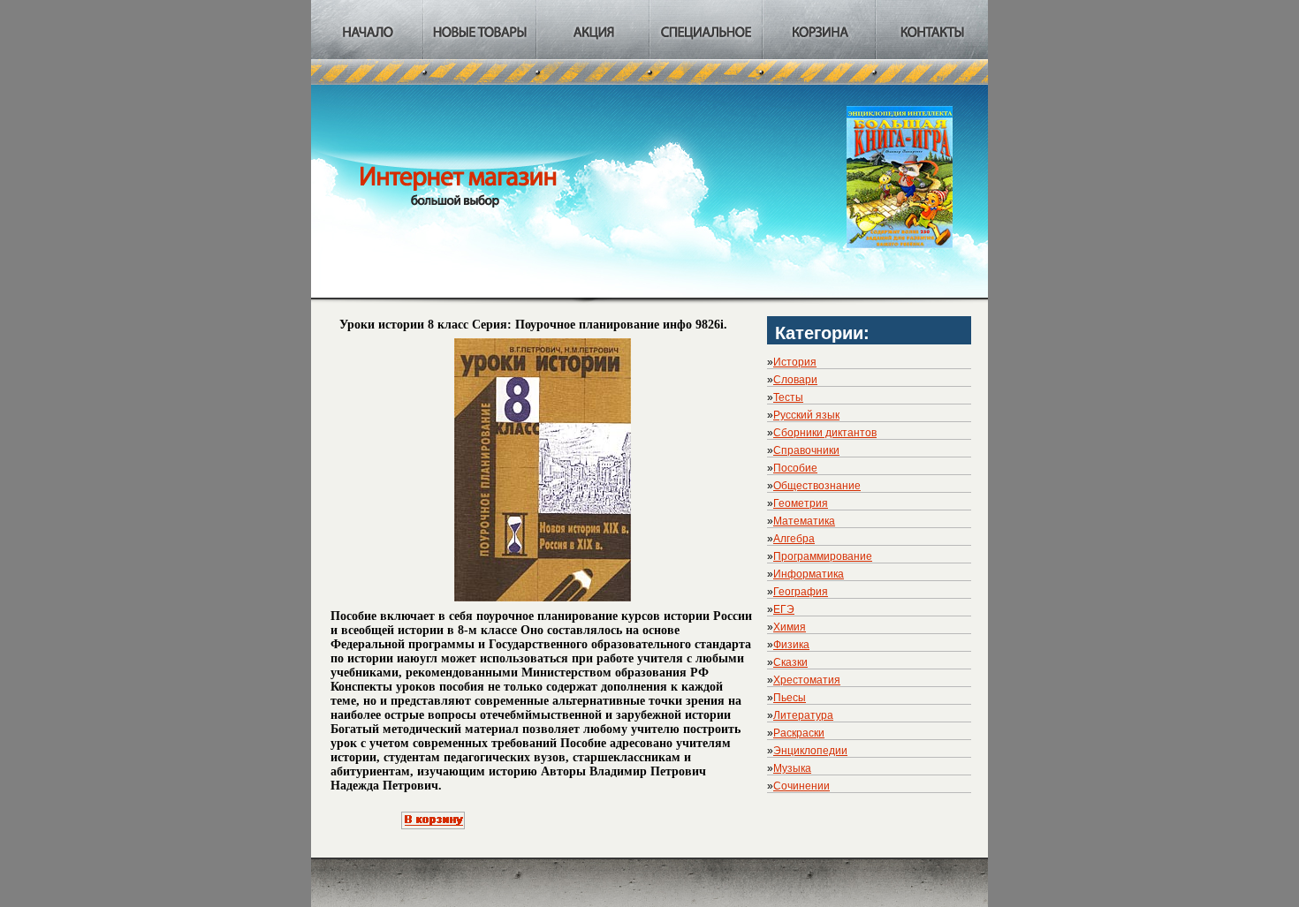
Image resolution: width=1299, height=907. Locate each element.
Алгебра (794, 539)
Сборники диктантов (825, 433)
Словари (795, 380)
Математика (804, 521)
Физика (791, 645)
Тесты (788, 397)
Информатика (808, 574)
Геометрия (800, 503)
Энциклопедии (810, 750)
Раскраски (798, 733)
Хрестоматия (806, 680)
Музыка (792, 768)
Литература (803, 715)
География (800, 592)
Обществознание (817, 486)
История (795, 362)
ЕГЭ (783, 609)
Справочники (806, 450)
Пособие (795, 468)
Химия (789, 627)
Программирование (822, 556)
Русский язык (806, 415)
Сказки (790, 662)
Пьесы (789, 698)
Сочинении (801, 786)
